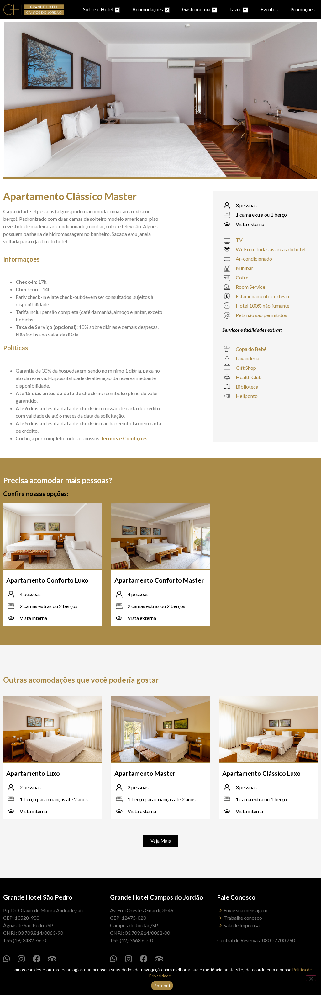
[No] (311, 978)
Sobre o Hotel (98, 9)
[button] (160, 841)
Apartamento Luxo (33, 773)
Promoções (302, 9)
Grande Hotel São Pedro (37, 897)
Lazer (235, 9)
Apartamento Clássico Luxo (261, 773)
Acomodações (147, 9)
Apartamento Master (144, 773)
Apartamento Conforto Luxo (47, 580)
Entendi (162, 985)
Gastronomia (196, 9)
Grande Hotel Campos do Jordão (156, 897)
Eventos (269, 9)
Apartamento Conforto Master (159, 580)
